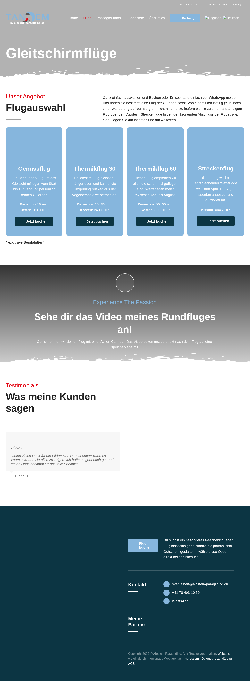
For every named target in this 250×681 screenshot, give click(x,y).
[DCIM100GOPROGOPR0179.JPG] (155, 129)
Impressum (191, 658)
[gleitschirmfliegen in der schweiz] (34, 129)
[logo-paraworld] (176, 615)
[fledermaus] (176, 633)
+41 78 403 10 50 (189, 4)
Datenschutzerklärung (216, 658)
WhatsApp (180, 601)
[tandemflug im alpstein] (94, 129)
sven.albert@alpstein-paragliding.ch (225, 4)
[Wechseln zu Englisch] (213, 18)
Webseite (224, 653)
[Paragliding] (216, 129)
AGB (131, 663)
